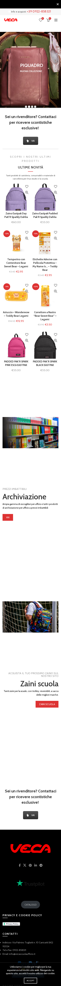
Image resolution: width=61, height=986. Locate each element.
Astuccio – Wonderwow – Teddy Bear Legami (16, 314)
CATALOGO (31, 904)
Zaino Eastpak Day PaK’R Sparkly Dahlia (16, 215)
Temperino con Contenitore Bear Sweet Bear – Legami (16, 263)
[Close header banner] (57, 4)
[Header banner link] (27, 4)
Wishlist (42, 19)
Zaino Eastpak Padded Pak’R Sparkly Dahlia (45, 215)
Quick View (27, 192)
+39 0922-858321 (39, 11)
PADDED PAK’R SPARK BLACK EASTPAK (45, 363)
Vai (7, 517)
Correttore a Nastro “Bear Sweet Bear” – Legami (45, 316)
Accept (31, 980)
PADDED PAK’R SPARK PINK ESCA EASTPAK (16, 363)
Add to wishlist (27, 187)
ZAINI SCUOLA (47, 704)
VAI (33, 140)
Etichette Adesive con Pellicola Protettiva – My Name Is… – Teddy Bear (45, 264)
